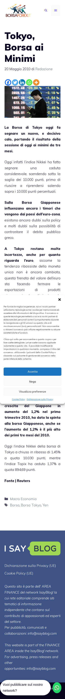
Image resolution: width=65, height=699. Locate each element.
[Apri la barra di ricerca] (46, 10)
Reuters (23, 481)
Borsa (15, 505)
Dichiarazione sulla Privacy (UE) (30, 565)
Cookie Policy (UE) (19, 573)
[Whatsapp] (29, 82)
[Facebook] (8, 82)
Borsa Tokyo (31, 505)
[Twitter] (15, 82)
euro (29, 260)
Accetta (33, 371)
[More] (36, 82)
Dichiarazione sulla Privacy (40, 399)
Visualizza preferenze (32, 391)
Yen (45, 505)
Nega (32, 381)
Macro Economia (23, 499)
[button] (59, 299)
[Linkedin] (22, 82)
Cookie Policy (18, 399)
